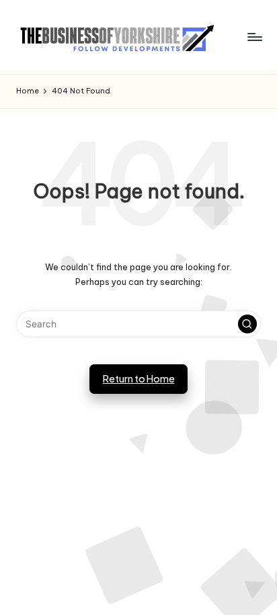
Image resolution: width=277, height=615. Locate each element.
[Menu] (254, 36)
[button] (247, 324)
